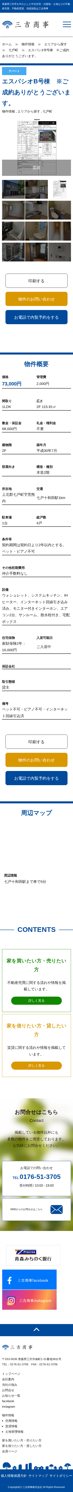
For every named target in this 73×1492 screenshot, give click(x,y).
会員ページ (9, 1451)
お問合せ (8, 1390)
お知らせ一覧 (11, 1395)
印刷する (36, 281)
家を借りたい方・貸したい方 (22, 1445)
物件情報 (8, 1415)
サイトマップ (38, 1475)
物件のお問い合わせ (36, 299)
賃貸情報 (11, 1426)
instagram (8, 1406)
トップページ (11, 1373)
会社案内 (8, 1379)
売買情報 (11, 1420)
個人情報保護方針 (14, 1475)
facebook (8, 1401)
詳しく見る (36, 1000)
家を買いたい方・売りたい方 (22, 1440)
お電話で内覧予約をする (36, 317)
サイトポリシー (60, 1475)
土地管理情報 (14, 1431)
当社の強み (9, 1384)
